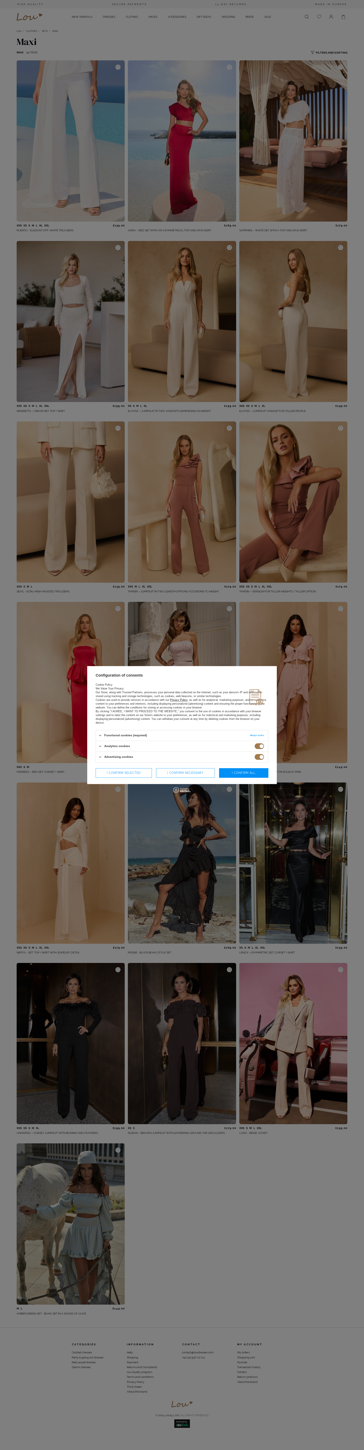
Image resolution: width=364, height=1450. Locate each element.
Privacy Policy (178, 699)
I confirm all (244, 772)
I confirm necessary (185, 772)
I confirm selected (124, 772)
